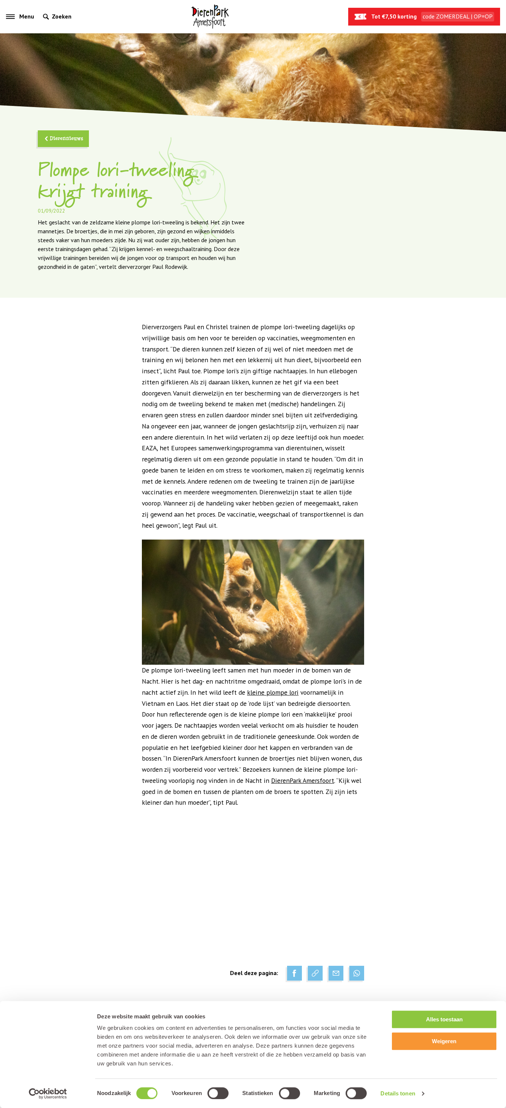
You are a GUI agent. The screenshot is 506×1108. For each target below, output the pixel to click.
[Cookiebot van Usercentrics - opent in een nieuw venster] (48, 1093)
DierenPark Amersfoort (302, 780)
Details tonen (397, 1093)
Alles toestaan (444, 1019)
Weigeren (444, 1041)
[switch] (218, 1093)
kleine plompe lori (273, 692)
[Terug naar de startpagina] (210, 16)
